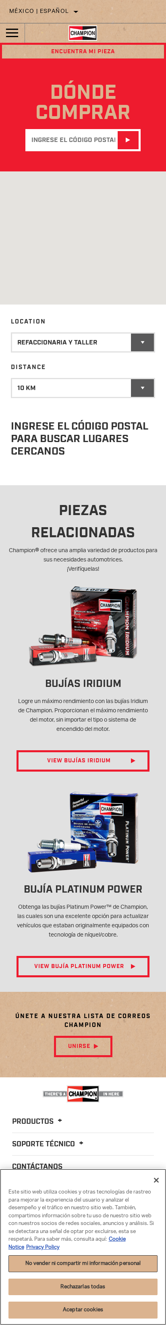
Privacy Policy (43, 1247)
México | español (39, 11)
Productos (33, 1121)
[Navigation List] (12, 33)
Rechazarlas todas (82, 1287)
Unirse (79, 1046)
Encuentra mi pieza (83, 51)
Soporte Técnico (44, 1144)
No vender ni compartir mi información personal (83, 1263)
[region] (83, 1247)
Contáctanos (37, 1167)
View (79, 761)
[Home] (83, 33)
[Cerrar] (156, 1180)
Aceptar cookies (83, 1310)
